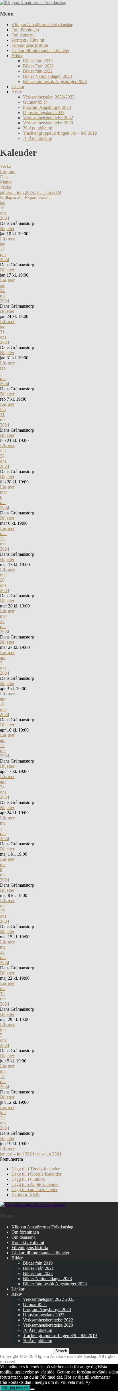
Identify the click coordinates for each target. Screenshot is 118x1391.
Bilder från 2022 (38, 71)
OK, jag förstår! (15, 1388)
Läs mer (7, 238)
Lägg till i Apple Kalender (35, 1184)
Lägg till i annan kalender (34, 1189)
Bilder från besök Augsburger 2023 (55, 81)
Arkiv (16, 91)
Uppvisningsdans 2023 (43, 112)
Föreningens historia (29, 45)
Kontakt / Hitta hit (27, 40)
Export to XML (25, 1194)
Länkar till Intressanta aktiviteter (40, 50)
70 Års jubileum (37, 128)
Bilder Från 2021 (38, 65)
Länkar (17, 86)
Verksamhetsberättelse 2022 (48, 117)
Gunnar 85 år (35, 102)
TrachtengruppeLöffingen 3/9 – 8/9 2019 (60, 133)
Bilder (17, 55)
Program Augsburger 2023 (47, 107)
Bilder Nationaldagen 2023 (47, 76)
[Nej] (32, 1389)
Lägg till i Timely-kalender (35, 1168)
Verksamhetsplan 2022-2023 (48, 96)
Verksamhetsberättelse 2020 (48, 122)
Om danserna (23, 34)
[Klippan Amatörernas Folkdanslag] (33, 2)
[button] (11, 1159)
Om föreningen (25, 29)
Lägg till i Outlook (28, 1179)
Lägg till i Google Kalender (36, 1174)
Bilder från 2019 (38, 60)
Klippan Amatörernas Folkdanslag (42, 24)
